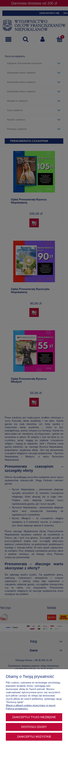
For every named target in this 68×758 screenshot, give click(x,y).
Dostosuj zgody (34, 726)
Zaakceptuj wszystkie (34, 736)
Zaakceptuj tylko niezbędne (34, 717)
